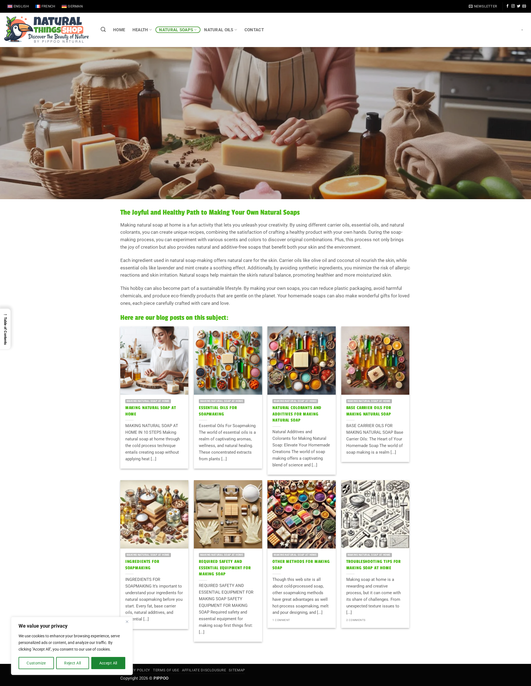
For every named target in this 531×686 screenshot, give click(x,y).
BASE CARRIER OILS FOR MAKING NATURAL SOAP (368, 411)
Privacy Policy (135, 670)
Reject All (72, 663)
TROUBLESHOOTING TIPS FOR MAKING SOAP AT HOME (373, 564)
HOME (119, 29)
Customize (36, 663)
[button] (482, 6)
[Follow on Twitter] (518, 6)
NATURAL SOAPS (176, 29)
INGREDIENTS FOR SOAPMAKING (142, 564)
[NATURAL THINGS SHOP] (46, 30)
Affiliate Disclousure (204, 670)
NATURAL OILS (218, 29)
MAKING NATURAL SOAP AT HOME (150, 411)
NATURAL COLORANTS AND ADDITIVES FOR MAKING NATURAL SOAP (296, 414)
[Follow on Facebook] (507, 6)
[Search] (103, 29)
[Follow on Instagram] (513, 6)
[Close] (127, 621)
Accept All (108, 663)
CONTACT (254, 29)
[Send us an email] (524, 6)
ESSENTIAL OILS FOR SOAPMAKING (218, 411)
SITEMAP (237, 670)
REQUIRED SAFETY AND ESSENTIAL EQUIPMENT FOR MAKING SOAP (225, 568)
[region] (72, 646)
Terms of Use (166, 670)
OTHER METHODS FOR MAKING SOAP (301, 564)
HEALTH (140, 29)
